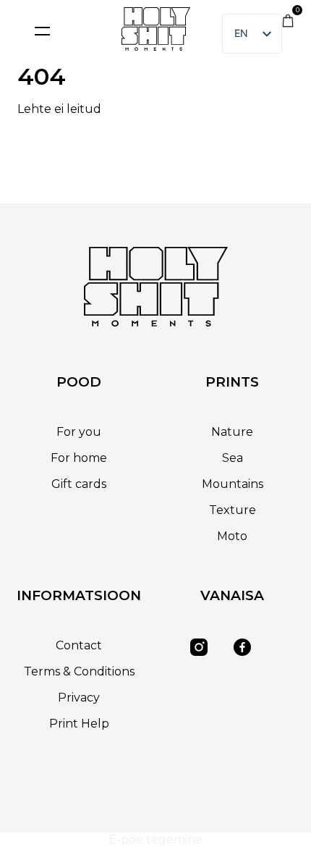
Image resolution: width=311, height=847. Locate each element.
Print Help (79, 723)
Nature (232, 432)
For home (79, 458)
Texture (232, 510)
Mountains (232, 484)
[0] (288, 23)
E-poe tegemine (155, 839)
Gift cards (78, 484)
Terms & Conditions (79, 671)
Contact (79, 645)
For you (78, 432)
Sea (232, 458)
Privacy (79, 697)
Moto (232, 536)
